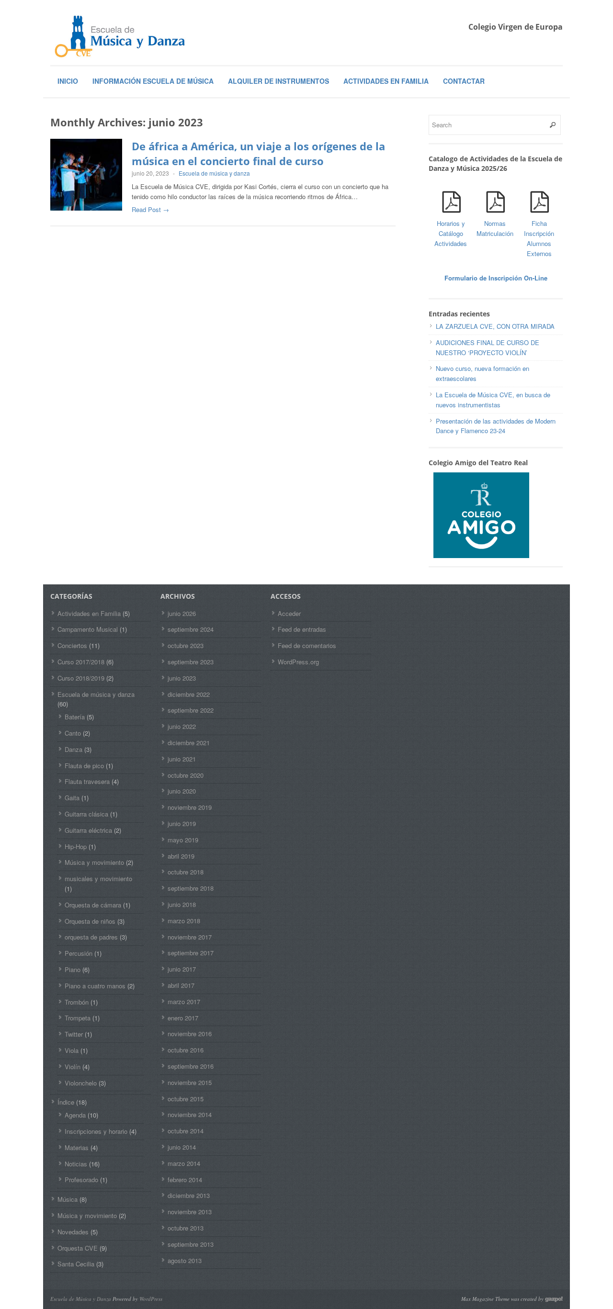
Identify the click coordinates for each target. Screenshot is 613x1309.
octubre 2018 (186, 871)
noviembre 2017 (190, 936)
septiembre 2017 (191, 952)
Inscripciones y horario (96, 1131)
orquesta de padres (91, 936)
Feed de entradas (302, 629)
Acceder (289, 613)
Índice (65, 1102)
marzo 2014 (184, 1163)
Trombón (77, 1002)
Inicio (67, 81)
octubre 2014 (186, 1130)
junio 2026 (182, 613)
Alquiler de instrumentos (278, 81)
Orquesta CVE (77, 1248)
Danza (73, 749)
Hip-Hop (76, 846)
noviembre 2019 (190, 807)
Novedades (73, 1231)
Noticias (76, 1163)
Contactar (464, 81)
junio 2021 (182, 758)
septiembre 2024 (191, 629)
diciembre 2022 (189, 694)
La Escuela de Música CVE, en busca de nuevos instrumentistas (493, 399)
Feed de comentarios (307, 645)
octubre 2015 (186, 1098)
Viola (72, 1050)
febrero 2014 (185, 1179)
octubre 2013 (186, 1227)
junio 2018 (182, 904)
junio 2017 (182, 968)
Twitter (74, 1034)
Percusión (78, 953)
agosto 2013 (185, 1260)
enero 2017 (183, 1017)
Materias (77, 1147)
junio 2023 (182, 677)
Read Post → (150, 209)
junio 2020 (182, 790)
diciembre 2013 (189, 1195)
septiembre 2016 (191, 1066)
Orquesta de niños (90, 921)
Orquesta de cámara (93, 904)
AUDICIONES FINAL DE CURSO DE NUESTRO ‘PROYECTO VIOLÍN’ (487, 347)
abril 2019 (181, 856)
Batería (75, 716)
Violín (72, 1066)
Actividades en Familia (386, 81)
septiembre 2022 (191, 710)
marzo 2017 (184, 1001)
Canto (73, 733)
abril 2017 (181, 985)
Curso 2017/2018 (80, 661)
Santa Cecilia (75, 1263)
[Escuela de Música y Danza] (122, 36)
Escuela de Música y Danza (80, 1298)
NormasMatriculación (495, 228)
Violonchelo (81, 1082)
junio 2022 (182, 726)
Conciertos (72, 645)
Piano (72, 969)
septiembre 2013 (191, 1244)
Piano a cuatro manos (95, 985)
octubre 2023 (186, 645)
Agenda (75, 1114)
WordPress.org (298, 661)
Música (67, 1199)
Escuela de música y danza (214, 173)
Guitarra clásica (86, 813)
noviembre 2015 (190, 1082)
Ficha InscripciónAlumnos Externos (539, 238)
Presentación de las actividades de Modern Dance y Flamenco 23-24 (496, 426)
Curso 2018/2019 (80, 677)
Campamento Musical (87, 629)
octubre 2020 (186, 775)
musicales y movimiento (98, 878)
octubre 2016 (186, 1049)
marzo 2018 (184, 920)
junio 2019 (182, 823)
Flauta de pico (84, 765)
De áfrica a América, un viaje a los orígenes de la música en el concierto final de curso (258, 153)
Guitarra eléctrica (88, 830)
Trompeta (78, 1017)
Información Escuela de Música (153, 81)
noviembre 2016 (190, 1033)
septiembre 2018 (191, 888)
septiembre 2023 (191, 661)
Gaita (72, 797)
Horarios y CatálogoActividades (450, 233)
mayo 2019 (183, 839)
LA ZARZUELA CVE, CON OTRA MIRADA (495, 326)
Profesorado (81, 1179)
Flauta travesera (87, 781)
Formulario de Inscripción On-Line (495, 277)
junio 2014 (182, 1147)
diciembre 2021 (189, 742)
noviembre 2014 (190, 1114)
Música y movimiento (94, 862)
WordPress (150, 1298)
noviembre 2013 (190, 1211)
